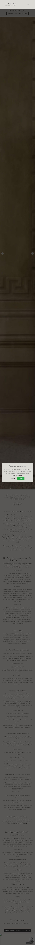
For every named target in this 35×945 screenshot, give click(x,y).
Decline (13, 478)
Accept (21, 478)
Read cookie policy (18, 475)
